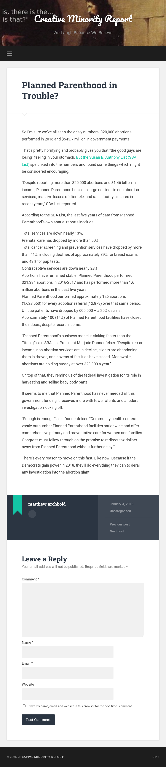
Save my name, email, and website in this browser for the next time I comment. (81, 706)
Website (28, 684)
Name (27, 642)
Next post (117, 531)
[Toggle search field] (156, 53)
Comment (30, 579)
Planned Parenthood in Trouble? (69, 90)
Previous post (120, 524)
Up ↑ (155, 757)
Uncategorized (120, 511)
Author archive (32, 514)
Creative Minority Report (83, 18)
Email (27, 663)
